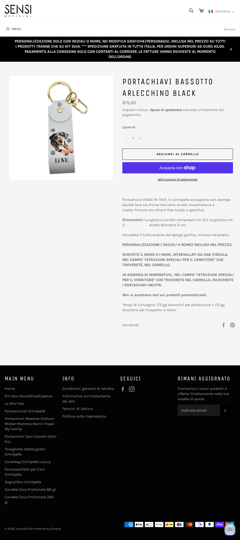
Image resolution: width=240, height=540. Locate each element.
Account (229, 29)
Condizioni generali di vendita (88, 388)
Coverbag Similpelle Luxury (28, 462)
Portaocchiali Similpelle (25, 411)
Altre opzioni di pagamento (178, 179)
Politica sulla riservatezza (84, 416)
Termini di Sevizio (77, 408)
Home (10, 388)
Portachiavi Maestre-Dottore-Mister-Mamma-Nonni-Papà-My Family (30, 423)
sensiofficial (24, 528)
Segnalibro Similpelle (23, 482)
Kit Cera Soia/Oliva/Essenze (28, 396)
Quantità (128, 127)
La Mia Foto (14, 403)
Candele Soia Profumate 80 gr (30, 489)
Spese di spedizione (166, 110)
